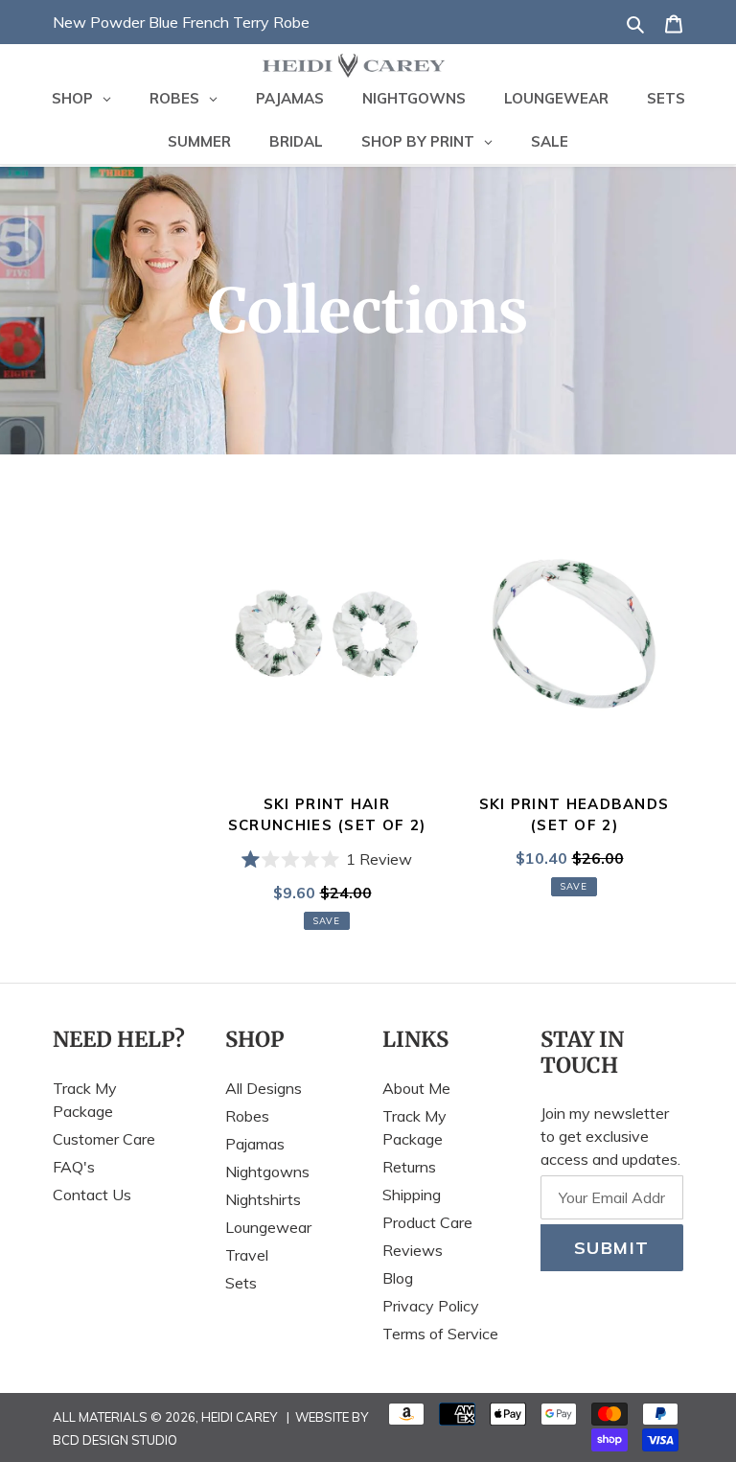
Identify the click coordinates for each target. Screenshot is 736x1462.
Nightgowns (267, 1171)
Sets (241, 1282)
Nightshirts (263, 1199)
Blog (397, 1278)
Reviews (412, 1250)
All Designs (263, 1088)
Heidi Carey (239, 1417)
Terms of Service (440, 1333)
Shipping (411, 1194)
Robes (247, 1116)
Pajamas (255, 1143)
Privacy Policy (430, 1305)
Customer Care (104, 1139)
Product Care (427, 1222)
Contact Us (92, 1194)
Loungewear (268, 1227)
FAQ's (74, 1166)
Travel (246, 1255)
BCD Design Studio (115, 1440)
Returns (409, 1166)
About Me (416, 1088)
